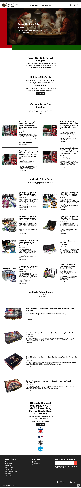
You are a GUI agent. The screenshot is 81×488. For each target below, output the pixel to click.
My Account (8, 464)
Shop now (40, 93)
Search (7, 462)
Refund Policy (9, 467)
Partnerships (8, 473)
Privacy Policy (9, 465)
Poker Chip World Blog (11, 471)
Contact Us (46, 5)
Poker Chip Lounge (13, 485)
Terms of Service (9, 469)
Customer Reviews (10, 477)
